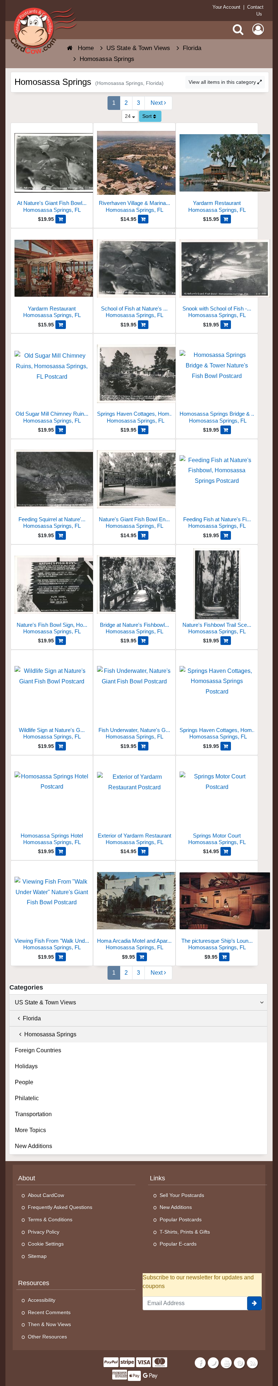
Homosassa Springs (48, 1034)
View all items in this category (223, 82)
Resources (33, 1283)
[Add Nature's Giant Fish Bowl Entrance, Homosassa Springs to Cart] (143, 535)
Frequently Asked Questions (60, 1207)
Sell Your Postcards (182, 1195)
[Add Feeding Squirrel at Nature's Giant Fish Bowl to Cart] (60, 535)
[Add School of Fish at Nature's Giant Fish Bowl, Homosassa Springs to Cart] (143, 324)
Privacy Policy (43, 1232)
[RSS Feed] (252, 1362)
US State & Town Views (45, 1002)
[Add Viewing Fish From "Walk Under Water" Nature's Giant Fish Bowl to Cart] (60, 957)
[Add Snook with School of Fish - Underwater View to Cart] (225, 324)
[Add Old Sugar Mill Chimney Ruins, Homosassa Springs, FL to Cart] (60, 429)
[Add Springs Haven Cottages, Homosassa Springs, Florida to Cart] (143, 429)
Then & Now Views (49, 1324)
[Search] (238, 29)
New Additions (33, 1146)
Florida (30, 1018)
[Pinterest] (239, 1362)
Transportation (33, 1114)
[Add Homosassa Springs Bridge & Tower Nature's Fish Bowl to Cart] (225, 429)
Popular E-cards (178, 1244)
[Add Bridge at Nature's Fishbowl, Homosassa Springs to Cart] (143, 640)
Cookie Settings (46, 1244)
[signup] (254, 1303)
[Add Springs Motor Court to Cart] (225, 851)
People (24, 1082)
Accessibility (41, 1300)
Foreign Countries (38, 1050)
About (26, 1178)
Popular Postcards (181, 1219)
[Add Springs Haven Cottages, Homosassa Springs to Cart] (225, 746)
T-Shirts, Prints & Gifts (185, 1232)
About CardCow (46, 1195)
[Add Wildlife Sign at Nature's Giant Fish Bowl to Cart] (60, 746)
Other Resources (47, 1337)
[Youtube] (226, 1362)
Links (157, 1178)
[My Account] (258, 29)
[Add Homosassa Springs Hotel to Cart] (60, 851)
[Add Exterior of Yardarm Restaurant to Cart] (143, 851)
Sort (147, 116)
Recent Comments (49, 1312)
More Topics (30, 1130)
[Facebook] (200, 1362)
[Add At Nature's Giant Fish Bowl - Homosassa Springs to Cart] (60, 219)
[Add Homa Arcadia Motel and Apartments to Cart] (141, 957)
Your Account (226, 7)
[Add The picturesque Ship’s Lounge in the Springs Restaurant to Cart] (224, 957)
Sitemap (37, 1256)
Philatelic (27, 1098)
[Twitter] (213, 1362)
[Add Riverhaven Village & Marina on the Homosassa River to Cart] (143, 219)
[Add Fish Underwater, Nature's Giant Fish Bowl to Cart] (143, 746)
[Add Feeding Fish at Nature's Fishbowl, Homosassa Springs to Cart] (225, 535)
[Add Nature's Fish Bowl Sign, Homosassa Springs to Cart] (60, 640)
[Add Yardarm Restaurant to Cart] (225, 219)
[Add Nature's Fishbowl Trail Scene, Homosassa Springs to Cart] (225, 640)
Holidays (26, 1066)
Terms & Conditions (50, 1219)
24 (128, 116)
